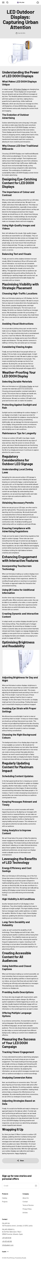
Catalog (4, 1198)
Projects (4, 1202)
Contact (25, 1202)
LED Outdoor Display (25, 386)
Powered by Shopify (20, 1258)
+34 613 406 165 (7, 1241)
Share (22, 1160)
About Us (26, 1198)
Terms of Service (28, 1205)
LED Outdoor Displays (20, 89)
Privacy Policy (27, 1209)
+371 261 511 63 (6, 1238)
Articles (25, 1212)
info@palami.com (7, 1245)
